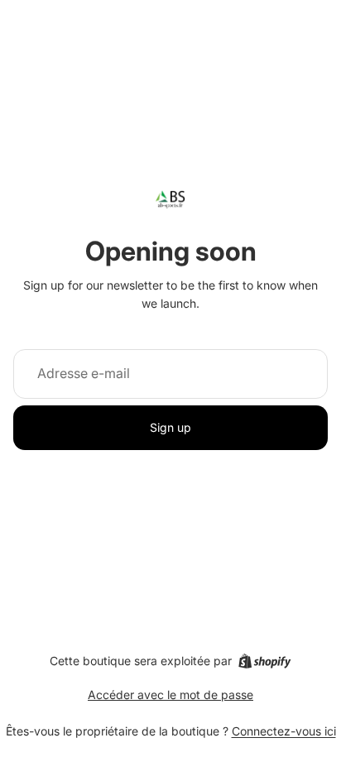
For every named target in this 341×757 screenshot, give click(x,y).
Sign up (170, 427)
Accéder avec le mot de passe (170, 695)
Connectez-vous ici (284, 731)
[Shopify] (264, 661)
